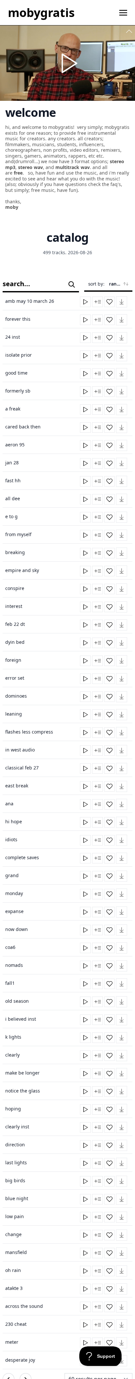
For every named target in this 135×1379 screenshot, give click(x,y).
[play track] (85, 302)
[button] (121, 301)
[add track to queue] (97, 302)
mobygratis (41, 12)
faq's (115, 184)
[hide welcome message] (129, 31)
